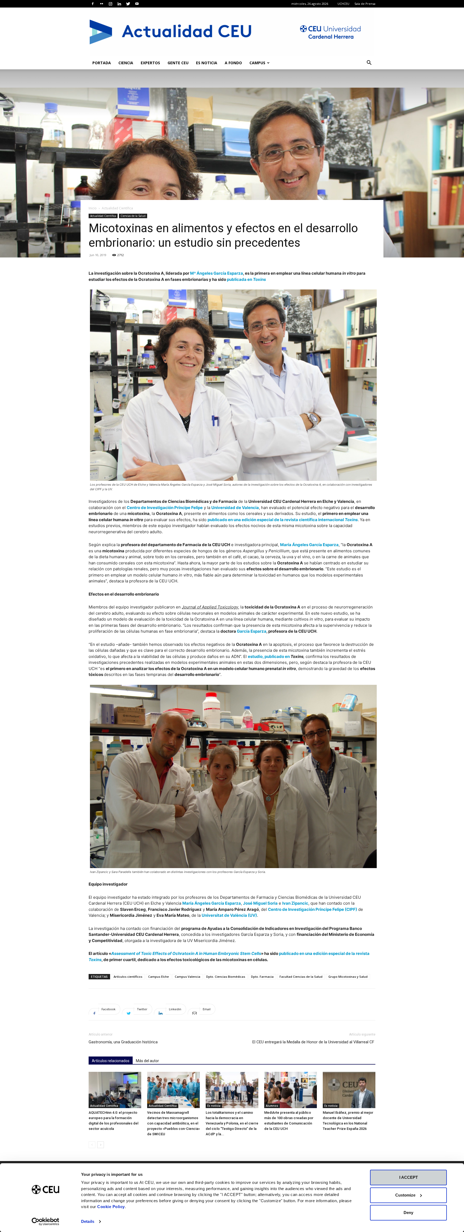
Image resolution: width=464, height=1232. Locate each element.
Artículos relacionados (110, 1061)
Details (87, 1221)
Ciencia (125, 62)
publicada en (246, 279)
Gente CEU (178, 62)
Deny (408, 1212)
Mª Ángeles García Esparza (216, 273)
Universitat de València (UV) (229, 915)
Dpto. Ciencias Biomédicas (225, 977)
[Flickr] (101, 4)
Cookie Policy (111, 1206)
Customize (405, 1195)
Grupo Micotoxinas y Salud (348, 977)
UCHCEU (343, 4)
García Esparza (251, 631)
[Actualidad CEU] (232, 32)
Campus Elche (158, 977)
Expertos (150, 62)
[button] (369, 63)
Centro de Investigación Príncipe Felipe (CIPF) (312, 909)
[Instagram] (110, 4)
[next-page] (100, 1144)
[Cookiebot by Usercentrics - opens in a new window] (45, 1221)
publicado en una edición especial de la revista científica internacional (283, 519)
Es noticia (206, 62)
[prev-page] (92, 1144)
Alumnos (272, 1106)
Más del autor (147, 1061)
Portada (101, 62)
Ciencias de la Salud (133, 216)
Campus (257, 62)
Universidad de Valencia (235, 507)
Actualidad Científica (103, 216)
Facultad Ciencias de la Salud (301, 977)
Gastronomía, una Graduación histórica (123, 1042)
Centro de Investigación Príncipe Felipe (165, 507)
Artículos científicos (128, 977)
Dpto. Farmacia (262, 977)
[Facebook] (93, 4)
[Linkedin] (119, 4)
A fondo (233, 62)
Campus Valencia (187, 977)
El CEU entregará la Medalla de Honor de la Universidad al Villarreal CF (313, 1042)
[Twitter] (128, 4)
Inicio (93, 208)
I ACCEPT (408, 1177)
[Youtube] (137, 4)
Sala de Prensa (364, 4)
